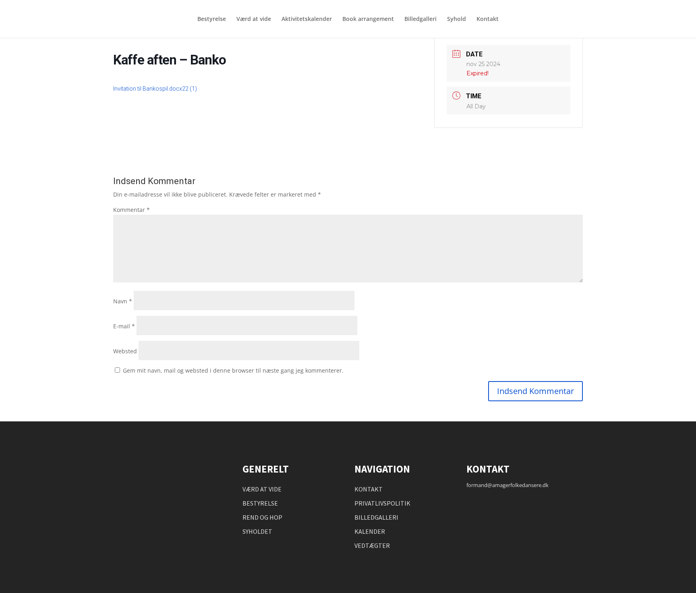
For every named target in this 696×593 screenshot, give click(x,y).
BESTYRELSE (260, 503)
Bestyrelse (211, 19)
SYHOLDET (257, 531)
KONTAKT (368, 489)
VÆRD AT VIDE (262, 489)
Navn (122, 301)
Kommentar (131, 210)
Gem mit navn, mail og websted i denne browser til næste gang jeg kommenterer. (233, 370)
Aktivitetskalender (307, 19)
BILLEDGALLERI (376, 517)
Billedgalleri (420, 19)
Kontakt (487, 19)
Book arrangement (368, 19)
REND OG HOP (262, 517)
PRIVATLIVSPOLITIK (382, 503)
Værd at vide (253, 19)
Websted (125, 351)
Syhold (456, 19)
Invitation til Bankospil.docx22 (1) (155, 88)
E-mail (124, 326)
